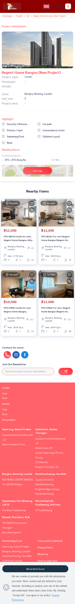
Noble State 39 (43, 447)
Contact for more (12, 347)
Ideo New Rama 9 (11, 532)
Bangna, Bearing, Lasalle (17, 473)
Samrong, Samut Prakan (16, 429)
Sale (4, 393)
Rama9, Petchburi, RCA (16, 517)
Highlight (7, 119)
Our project (8, 419)
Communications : (12, 155)
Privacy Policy (45, 547)
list (27, 15)
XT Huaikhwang (43, 510)
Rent (4, 398)
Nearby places (11, 149)
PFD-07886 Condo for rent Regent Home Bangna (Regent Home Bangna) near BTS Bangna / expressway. (18, 309)
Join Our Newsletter (14, 364)
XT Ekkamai (41, 462)
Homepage (7, 15)
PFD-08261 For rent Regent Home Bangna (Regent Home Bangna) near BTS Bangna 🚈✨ (56, 238)
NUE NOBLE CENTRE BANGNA (17, 479)
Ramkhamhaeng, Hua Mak (50, 473)
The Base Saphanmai (14, 510)
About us (43, 554)
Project (19, 15)
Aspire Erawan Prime (13, 444)
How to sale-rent (47, 560)
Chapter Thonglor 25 (47, 466)
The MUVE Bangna (12, 484)
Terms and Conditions (50, 540)
